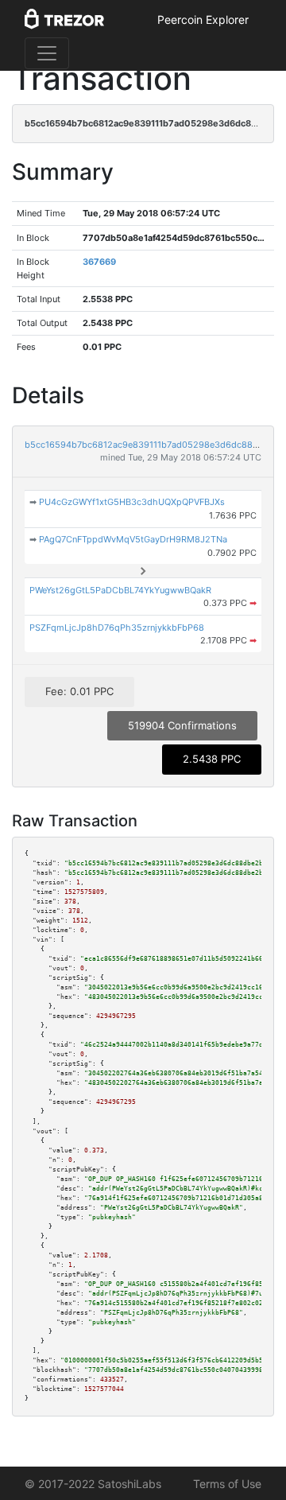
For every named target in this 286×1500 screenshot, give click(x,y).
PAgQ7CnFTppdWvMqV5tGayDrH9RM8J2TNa (133, 539)
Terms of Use (227, 1483)
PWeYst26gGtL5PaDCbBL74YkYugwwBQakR (120, 590)
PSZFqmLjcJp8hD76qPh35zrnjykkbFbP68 (116, 627)
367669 (99, 261)
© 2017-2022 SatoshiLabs (93, 1483)
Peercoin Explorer (203, 19)
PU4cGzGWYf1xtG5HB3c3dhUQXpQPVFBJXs (132, 501)
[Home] (64, 19)
